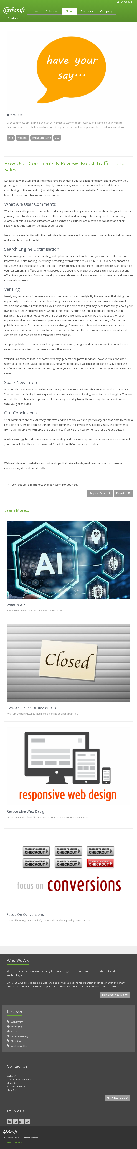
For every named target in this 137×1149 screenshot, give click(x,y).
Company (106, 11)
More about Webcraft (113, 994)
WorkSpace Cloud (20, 1046)
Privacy (18, 1142)
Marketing (16, 1041)
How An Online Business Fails (31, 708)
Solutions (52, 11)
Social (14, 1031)
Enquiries (122, 493)
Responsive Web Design (27, 811)
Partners (87, 11)
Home (35, 11)
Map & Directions (116, 1098)
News (70, 11)
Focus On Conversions (25, 914)
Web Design (17, 1021)
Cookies (7, 1142)
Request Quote (99, 493)
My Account (127, 2)
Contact (13, 18)
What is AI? (16, 605)
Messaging (16, 1026)
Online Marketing (19, 1036)
